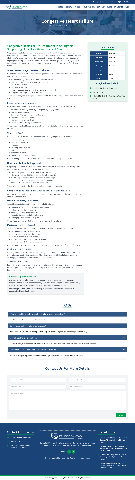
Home (60, 7)
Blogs (109, 7)
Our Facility (89, 7)
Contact (101, 7)
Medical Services (72, 7)
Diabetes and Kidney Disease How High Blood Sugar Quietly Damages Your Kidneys (113, 457)
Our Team (118, 7)
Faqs (127, 7)
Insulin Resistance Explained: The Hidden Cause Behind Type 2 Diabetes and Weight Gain (113, 465)
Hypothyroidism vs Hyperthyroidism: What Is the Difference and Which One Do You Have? (113, 448)
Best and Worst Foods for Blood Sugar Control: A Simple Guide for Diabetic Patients (113, 440)
